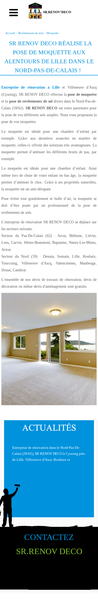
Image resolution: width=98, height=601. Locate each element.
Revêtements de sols (30, 33)
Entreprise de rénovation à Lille (30, 87)
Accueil (10, 33)
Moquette (53, 33)
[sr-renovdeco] (49, 11)
